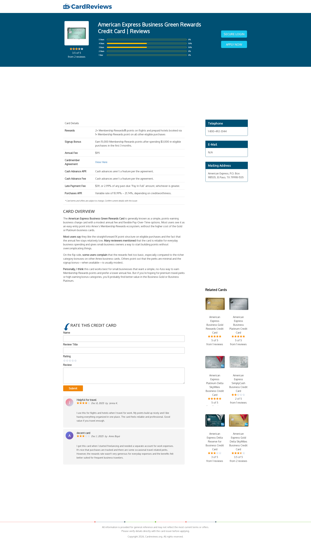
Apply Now (234, 44)
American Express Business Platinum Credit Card (238, 330)
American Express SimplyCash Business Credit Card (238, 389)
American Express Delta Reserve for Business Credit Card (215, 447)
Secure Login (234, 34)
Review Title (70, 344)
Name (66, 332)
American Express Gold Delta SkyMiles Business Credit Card (238, 447)
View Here (101, 162)
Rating (67, 356)
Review (67, 364)
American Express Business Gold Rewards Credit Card (215, 330)
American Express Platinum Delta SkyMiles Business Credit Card (215, 391)
